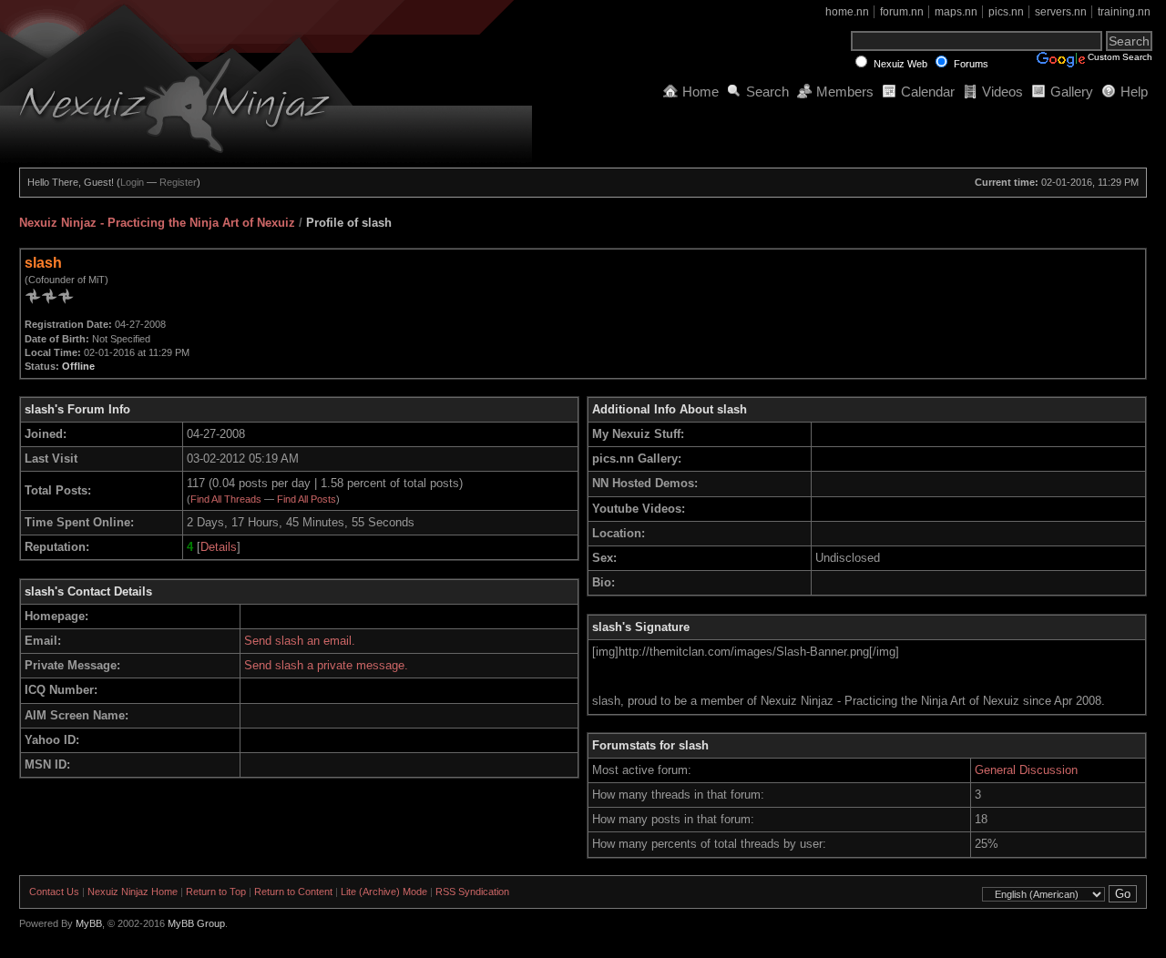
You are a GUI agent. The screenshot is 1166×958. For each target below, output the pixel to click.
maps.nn (956, 11)
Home (700, 91)
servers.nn (1061, 11)
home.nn (847, 11)
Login (132, 182)
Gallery (1071, 91)
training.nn (1124, 11)
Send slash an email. (299, 640)
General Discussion (1026, 770)
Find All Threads (225, 499)
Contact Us (54, 891)
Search (767, 91)
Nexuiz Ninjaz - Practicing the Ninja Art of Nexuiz (157, 222)
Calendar (928, 91)
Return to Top (216, 891)
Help (1134, 91)
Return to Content (293, 891)
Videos (1002, 91)
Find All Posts (306, 499)
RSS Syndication (472, 891)
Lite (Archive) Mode (384, 891)
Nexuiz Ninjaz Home (132, 891)
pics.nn (1006, 11)
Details (218, 547)
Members (845, 91)
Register (178, 182)
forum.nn (902, 11)
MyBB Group (196, 923)
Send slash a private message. (326, 665)
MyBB (89, 923)
